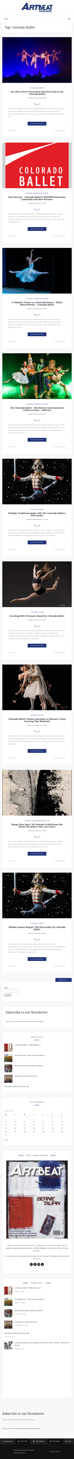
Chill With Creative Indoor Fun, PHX (16, 1086)
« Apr (6, 1140)
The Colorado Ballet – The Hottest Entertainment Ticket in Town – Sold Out (37, 409)
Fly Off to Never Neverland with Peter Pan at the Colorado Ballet (37, 93)
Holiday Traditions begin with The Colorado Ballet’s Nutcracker (37, 514)
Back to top (54, 1451)
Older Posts (62, 980)
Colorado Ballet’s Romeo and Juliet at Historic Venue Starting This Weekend (37, 720)
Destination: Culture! (40, 193)
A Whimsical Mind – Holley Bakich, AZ (28, 1045)
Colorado (33, 88)
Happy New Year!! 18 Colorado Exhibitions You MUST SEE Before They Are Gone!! (37, 825)
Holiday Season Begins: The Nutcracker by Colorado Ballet (37, 928)
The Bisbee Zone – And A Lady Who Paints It (30, 1055)
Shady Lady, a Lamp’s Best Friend (26, 1076)
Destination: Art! (44, 820)
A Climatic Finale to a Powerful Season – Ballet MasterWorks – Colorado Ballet (37, 303)
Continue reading (37, 123)
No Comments (60, 130)
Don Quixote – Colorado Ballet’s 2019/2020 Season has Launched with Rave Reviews (37, 198)
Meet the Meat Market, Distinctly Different (29, 1065)
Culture (41, 509)
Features (41, 88)
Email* (6, 987)
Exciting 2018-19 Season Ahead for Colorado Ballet (37, 616)
